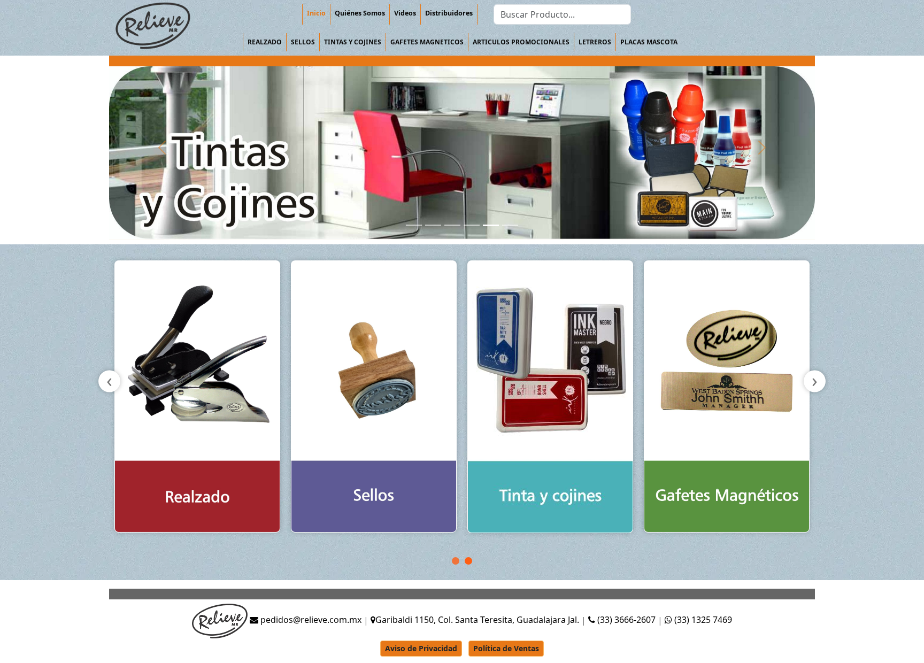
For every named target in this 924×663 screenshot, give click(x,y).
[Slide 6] (510, 225)
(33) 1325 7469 (702, 620)
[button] (455, 560)
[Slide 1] (414, 225)
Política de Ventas (506, 648)
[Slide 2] (433, 225)
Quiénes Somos (360, 13)
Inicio (316, 13)
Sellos (303, 42)
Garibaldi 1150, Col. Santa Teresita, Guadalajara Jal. (477, 620)
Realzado (265, 42)
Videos (405, 13)
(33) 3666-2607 (626, 620)
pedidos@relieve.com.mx (309, 620)
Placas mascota (648, 42)
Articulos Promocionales (521, 42)
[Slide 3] (452, 225)
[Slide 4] (472, 225)
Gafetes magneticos (427, 42)
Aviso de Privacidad (421, 648)
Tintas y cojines (352, 42)
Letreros (595, 42)
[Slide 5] (491, 225)
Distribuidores (449, 13)
